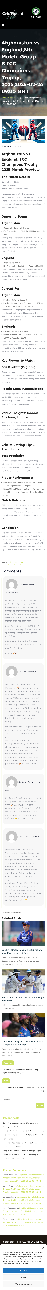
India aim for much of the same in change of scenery (23, 999)
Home (4, 98)
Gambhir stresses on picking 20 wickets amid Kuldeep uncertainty (22, 951)
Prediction (12, 98)
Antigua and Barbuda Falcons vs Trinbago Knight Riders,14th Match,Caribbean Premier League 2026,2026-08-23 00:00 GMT (22, 1155)
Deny (23, 1277)
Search (7, 1100)
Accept (23, 1270)
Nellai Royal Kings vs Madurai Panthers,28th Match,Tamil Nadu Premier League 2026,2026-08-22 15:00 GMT (23, 1211)
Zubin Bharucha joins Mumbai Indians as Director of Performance (22, 1043)
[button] (43, 1247)
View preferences (23, 1284)
